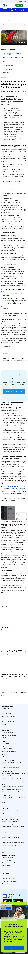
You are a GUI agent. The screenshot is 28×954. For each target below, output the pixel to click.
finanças (3, 77)
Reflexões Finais (6, 72)
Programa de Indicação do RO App (10, 883)
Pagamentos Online (6, 743)
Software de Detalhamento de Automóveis (12, 775)
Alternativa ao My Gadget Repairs (10, 862)
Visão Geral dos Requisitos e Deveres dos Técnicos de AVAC (12, 54)
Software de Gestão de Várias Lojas (10, 837)
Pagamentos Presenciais (8, 746)
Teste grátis (19, 5)
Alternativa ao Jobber (7, 860)
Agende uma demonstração (14, 391)
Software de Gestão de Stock (9, 721)
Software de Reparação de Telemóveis (11, 767)
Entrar (25, 1)
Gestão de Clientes (6, 713)
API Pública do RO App (7, 876)
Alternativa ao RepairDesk (8, 857)
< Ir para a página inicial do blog (9, 20)
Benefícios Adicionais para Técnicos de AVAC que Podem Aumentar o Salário (13, 68)
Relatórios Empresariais (7, 756)
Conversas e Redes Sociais (8, 716)
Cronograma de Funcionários (9, 735)
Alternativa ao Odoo (7, 865)
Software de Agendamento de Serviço (11, 711)
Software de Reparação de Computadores (12, 762)
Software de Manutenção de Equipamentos (12, 824)
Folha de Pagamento (7, 737)
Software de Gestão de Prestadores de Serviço (13, 842)
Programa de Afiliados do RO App (10, 881)
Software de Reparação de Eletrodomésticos (12, 765)
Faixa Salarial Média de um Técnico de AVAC (12, 57)
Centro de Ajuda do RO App (8, 878)
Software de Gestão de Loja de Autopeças (12, 778)
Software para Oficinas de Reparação (11, 840)
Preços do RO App (6, 871)
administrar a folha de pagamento (17, 488)
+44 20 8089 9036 (18, 1)
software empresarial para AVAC (16, 486)
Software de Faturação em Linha (9, 751)
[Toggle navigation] (25, 5)
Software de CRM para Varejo (9, 845)
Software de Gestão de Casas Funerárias (11, 789)
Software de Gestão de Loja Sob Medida (11, 791)
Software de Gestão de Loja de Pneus (11, 781)
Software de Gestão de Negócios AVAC (11, 816)
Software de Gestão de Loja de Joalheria (11, 805)
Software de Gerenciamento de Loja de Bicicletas (13, 797)
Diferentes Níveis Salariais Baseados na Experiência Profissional (11, 64)
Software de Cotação (7, 748)
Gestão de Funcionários (7, 732)
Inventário (4, 724)
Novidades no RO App (7, 873)
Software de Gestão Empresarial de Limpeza (12, 786)
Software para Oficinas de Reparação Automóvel (13, 773)
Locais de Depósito (6, 727)
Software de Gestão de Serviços (9, 835)
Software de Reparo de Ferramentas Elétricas (12, 821)
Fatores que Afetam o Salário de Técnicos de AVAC (12, 60)
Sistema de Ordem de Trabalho (9, 708)
